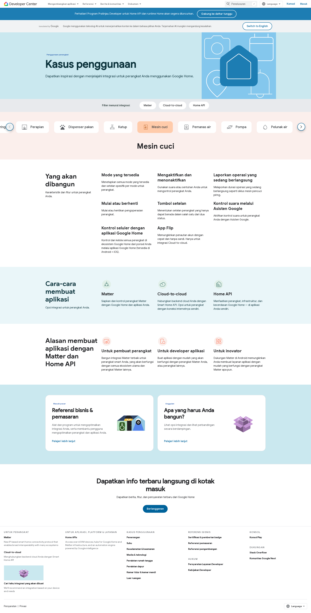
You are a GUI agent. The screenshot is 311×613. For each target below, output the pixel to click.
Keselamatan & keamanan (141, 548)
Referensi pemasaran (200, 543)
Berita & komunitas (110, 3)
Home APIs (71, 537)
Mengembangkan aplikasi (62, 3)
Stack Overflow (258, 552)
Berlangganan (155, 508)
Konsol (291, 3)
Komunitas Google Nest (263, 558)
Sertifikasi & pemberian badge (205, 537)
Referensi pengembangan (202, 548)
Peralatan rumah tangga (140, 560)
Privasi (23, 606)
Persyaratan (10, 606)
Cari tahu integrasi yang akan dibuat (24, 583)
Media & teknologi (136, 554)
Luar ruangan (134, 578)
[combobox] (241, 4)
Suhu (129, 543)
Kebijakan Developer (199, 570)
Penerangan (133, 537)
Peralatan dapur (135, 566)
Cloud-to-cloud (12, 552)
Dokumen (133, 3)
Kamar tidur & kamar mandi (141, 572)
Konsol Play (256, 537)
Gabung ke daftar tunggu (216, 14)
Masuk (303, 4)
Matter (7, 537)
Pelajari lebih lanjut (63, 441)
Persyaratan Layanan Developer (205, 564)
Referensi (88, 3)
